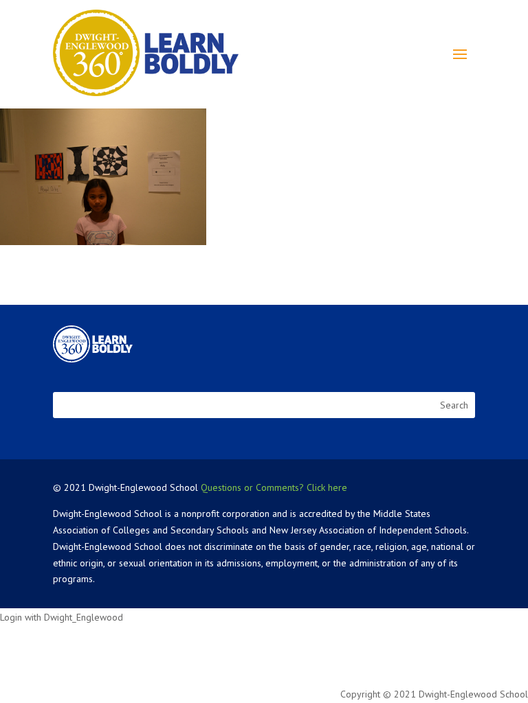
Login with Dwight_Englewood (61, 617)
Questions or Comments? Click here (274, 487)
